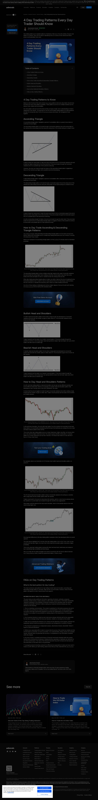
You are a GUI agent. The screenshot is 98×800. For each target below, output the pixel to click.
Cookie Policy (11, 792)
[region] (27, 791)
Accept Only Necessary (44, 791)
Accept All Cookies (44, 787)
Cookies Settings (44, 794)
